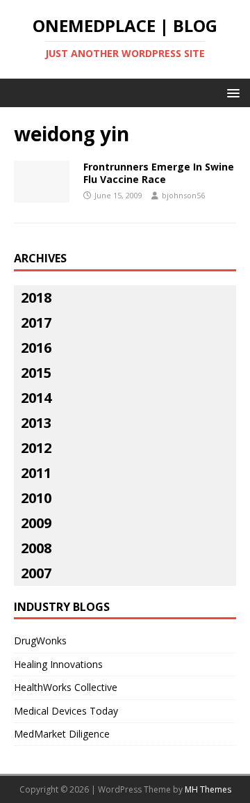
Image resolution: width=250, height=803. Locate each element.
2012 (36, 447)
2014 (36, 397)
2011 (36, 472)
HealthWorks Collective (65, 687)
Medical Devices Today (66, 710)
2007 (36, 573)
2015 (36, 372)
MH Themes (208, 789)
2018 (36, 297)
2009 (36, 523)
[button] (231, 92)
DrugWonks (40, 640)
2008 (36, 548)
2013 (36, 422)
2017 (36, 322)
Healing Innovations (58, 664)
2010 (36, 497)
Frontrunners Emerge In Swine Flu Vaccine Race (158, 173)
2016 (36, 347)
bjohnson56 (183, 195)
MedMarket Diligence (62, 733)
